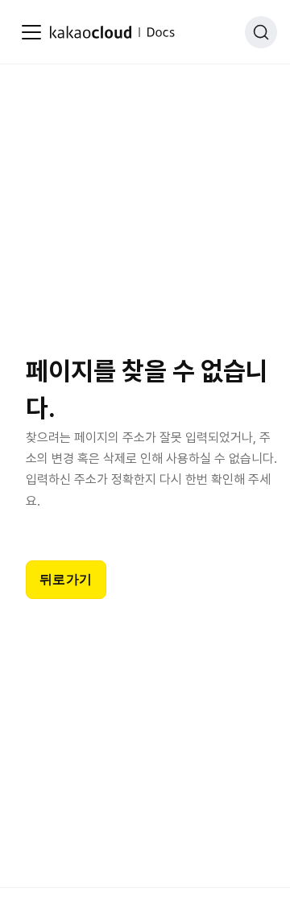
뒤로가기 (66, 579)
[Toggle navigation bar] (31, 32)
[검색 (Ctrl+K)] (261, 32)
